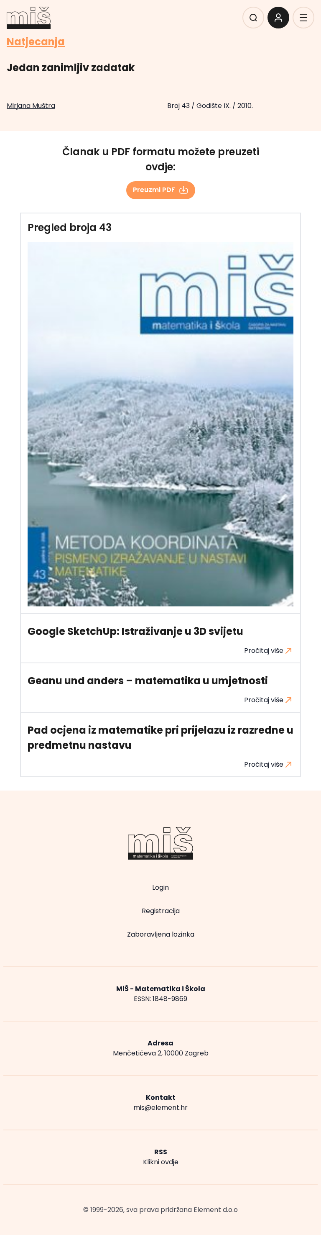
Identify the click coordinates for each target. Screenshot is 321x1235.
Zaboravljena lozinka (160, 934)
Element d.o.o (216, 1209)
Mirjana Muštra (31, 105)
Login (160, 887)
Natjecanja (36, 42)
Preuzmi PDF (154, 190)
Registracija (161, 911)
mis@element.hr (160, 1107)
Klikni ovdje (160, 1162)
